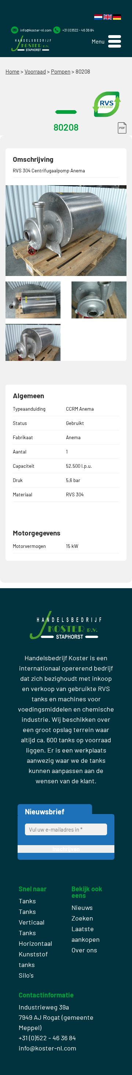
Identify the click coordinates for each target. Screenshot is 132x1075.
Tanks (27, 901)
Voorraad (35, 71)
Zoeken (82, 918)
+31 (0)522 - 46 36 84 (78, 30)
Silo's (26, 975)
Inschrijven (66, 849)
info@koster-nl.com (35, 30)
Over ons (84, 950)
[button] (106, 41)
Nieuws (82, 907)
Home (12, 71)
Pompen (60, 71)
